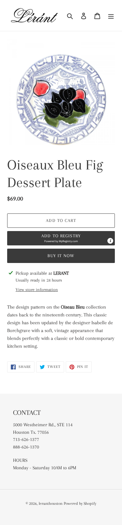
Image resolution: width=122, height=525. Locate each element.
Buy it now (60, 255)
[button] (61, 238)
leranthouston (50, 503)
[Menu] (111, 15)
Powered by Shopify (80, 503)
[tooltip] (110, 241)
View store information (37, 289)
